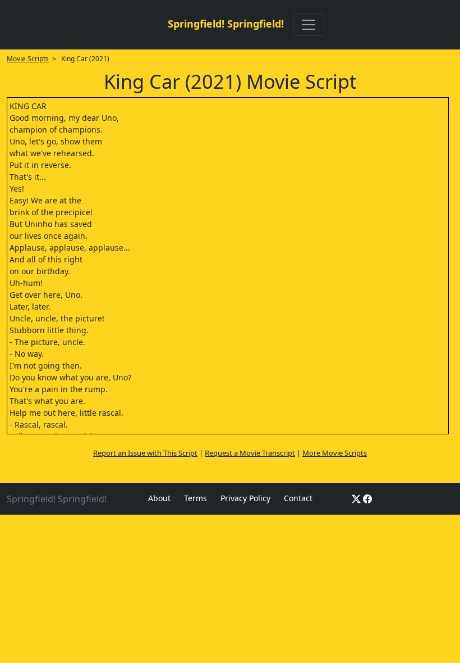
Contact (298, 498)
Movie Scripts (28, 58)
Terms (195, 498)
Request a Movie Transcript (250, 453)
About (159, 498)
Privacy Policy (245, 498)
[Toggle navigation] (308, 24)
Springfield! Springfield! (226, 23)
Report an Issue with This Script (145, 453)
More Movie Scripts (334, 453)
